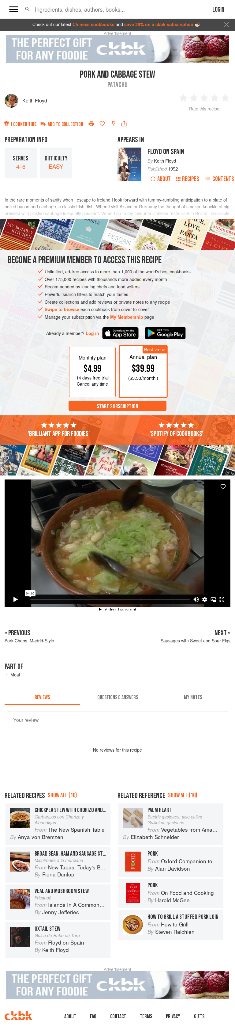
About (164, 179)
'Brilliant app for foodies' (59, 433)
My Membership (126, 317)
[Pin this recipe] (113, 123)
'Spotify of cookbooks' (176, 433)
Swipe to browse (62, 309)
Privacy (173, 1016)
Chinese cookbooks (93, 24)
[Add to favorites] (102, 123)
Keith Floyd (34, 100)
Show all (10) (62, 795)
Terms (146, 1016)
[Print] (91, 123)
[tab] (42, 697)
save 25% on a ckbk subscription (158, 24)
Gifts (199, 1016)
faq (93, 1016)
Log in (92, 333)
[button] (27, 9)
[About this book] (129, 150)
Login (218, 10)
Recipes (190, 179)
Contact (118, 1016)
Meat (15, 675)
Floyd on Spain (165, 151)
